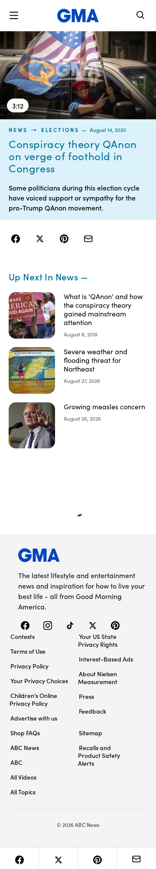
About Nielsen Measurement (97, 677)
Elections (60, 129)
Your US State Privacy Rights (97, 640)
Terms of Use (28, 651)
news (18, 129)
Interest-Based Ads (106, 659)
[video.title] (78, 75)
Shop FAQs (25, 732)
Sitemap (90, 732)
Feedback (92, 711)
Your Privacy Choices (39, 680)
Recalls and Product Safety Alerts (99, 755)
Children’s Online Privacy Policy (33, 699)
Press (86, 696)
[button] (14, 15)
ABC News (24, 747)
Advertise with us (33, 718)
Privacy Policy (29, 666)
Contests (22, 636)
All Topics (23, 791)
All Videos (23, 777)
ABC (16, 762)
